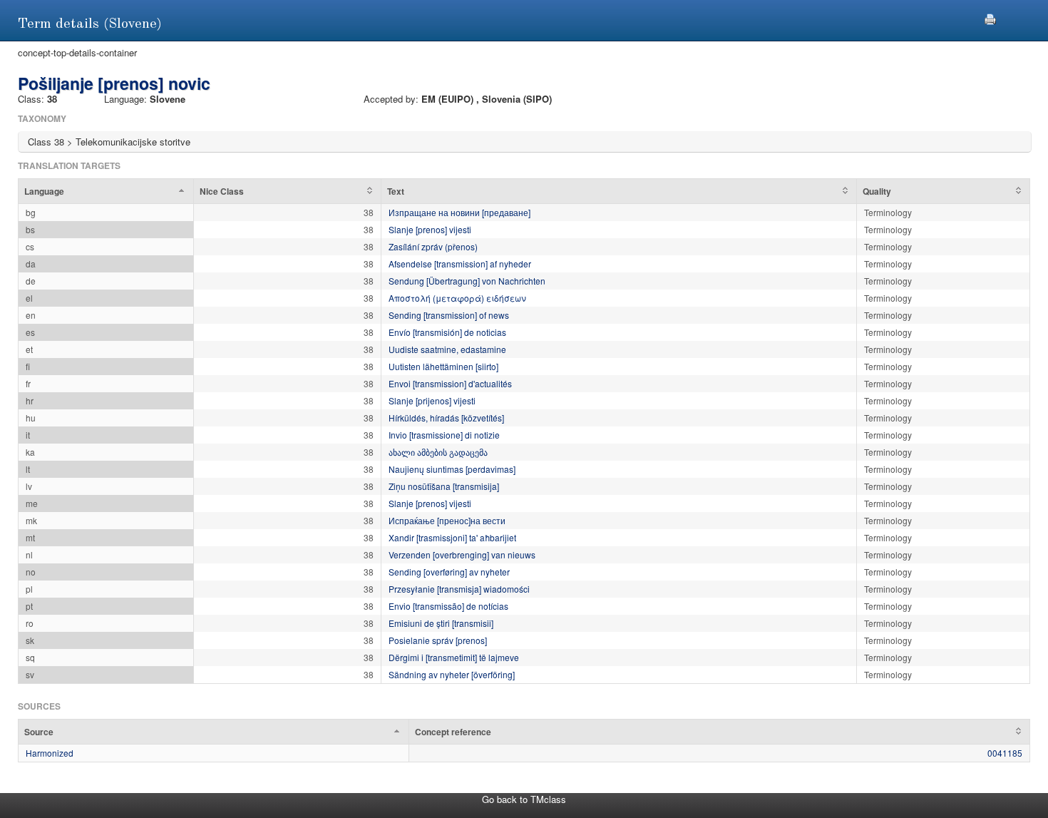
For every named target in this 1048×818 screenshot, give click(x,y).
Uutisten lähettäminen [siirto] (443, 366)
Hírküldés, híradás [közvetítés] (446, 417)
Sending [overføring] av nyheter (449, 572)
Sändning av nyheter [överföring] (452, 674)
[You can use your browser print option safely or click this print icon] (990, 17)
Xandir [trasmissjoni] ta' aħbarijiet (452, 537)
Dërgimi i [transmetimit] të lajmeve (454, 657)
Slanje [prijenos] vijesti (432, 400)
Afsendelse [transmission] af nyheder (460, 263)
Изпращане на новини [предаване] (459, 212)
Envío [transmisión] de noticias (447, 332)
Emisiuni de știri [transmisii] (441, 623)
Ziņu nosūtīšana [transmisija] (444, 486)
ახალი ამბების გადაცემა (438, 452)
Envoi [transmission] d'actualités (450, 383)
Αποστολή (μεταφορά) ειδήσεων (457, 298)
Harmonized (49, 753)
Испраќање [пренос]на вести (447, 520)
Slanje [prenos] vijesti (430, 229)
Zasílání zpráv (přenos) (433, 246)
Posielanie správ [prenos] (438, 640)
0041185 (1004, 753)
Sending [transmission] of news (449, 315)
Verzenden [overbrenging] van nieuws (462, 554)
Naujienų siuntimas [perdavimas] (452, 469)
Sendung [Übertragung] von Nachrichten (467, 281)
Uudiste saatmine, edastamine (447, 349)
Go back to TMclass (524, 799)
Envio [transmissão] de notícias (448, 606)
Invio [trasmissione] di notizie (444, 435)
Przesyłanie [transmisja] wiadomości (459, 589)
